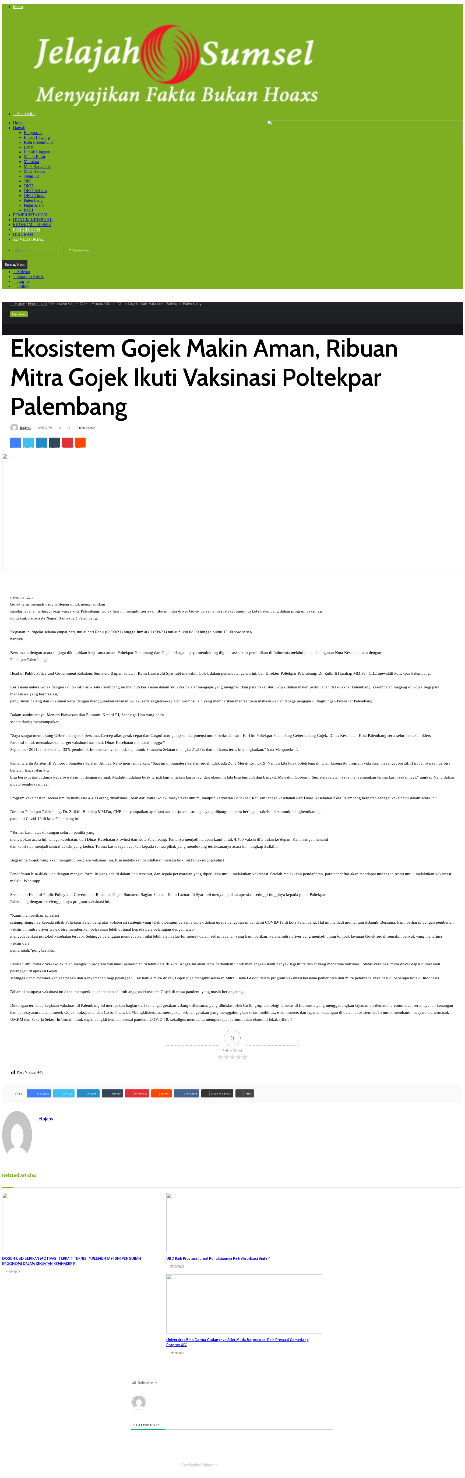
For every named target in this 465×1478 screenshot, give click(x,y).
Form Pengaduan (405, 1469)
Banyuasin (33, 132)
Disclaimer (323, 1469)
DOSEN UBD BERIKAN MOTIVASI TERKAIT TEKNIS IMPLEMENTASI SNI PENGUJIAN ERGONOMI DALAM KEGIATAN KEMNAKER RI (71, 1261)
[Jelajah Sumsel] (171, 104)
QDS (120, 1465)
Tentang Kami (348, 1469)
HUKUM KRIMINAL (32, 219)
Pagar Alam (34, 205)
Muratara (31, 161)
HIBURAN (23, 234)
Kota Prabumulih (38, 142)
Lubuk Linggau (37, 152)
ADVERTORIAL (28, 239)
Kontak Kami (375, 1469)
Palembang (33, 200)
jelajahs (25, 428)
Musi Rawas (34, 171)
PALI (28, 210)
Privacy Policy (298, 1469)
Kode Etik (243, 1469)
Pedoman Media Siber (443, 1469)
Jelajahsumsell (76, 1465)
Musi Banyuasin (37, 166)
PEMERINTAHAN (30, 215)
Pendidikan (37, 303)
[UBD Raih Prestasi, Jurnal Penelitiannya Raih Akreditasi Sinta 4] (244, 1222)
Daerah (19, 127)
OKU (28, 186)
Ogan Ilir (31, 176)
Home (18, 123)
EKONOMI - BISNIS (32, 224)
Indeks (224, 1469)
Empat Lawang (37, 137)
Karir (259, 1469)
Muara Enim (34, 156)
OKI (27, 181)
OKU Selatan (35, 190)
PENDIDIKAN (26, 229)
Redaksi (275, 1469)
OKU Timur (34, 195)
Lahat (28, 147)
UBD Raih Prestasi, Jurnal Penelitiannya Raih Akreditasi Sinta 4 (218, 1258)
